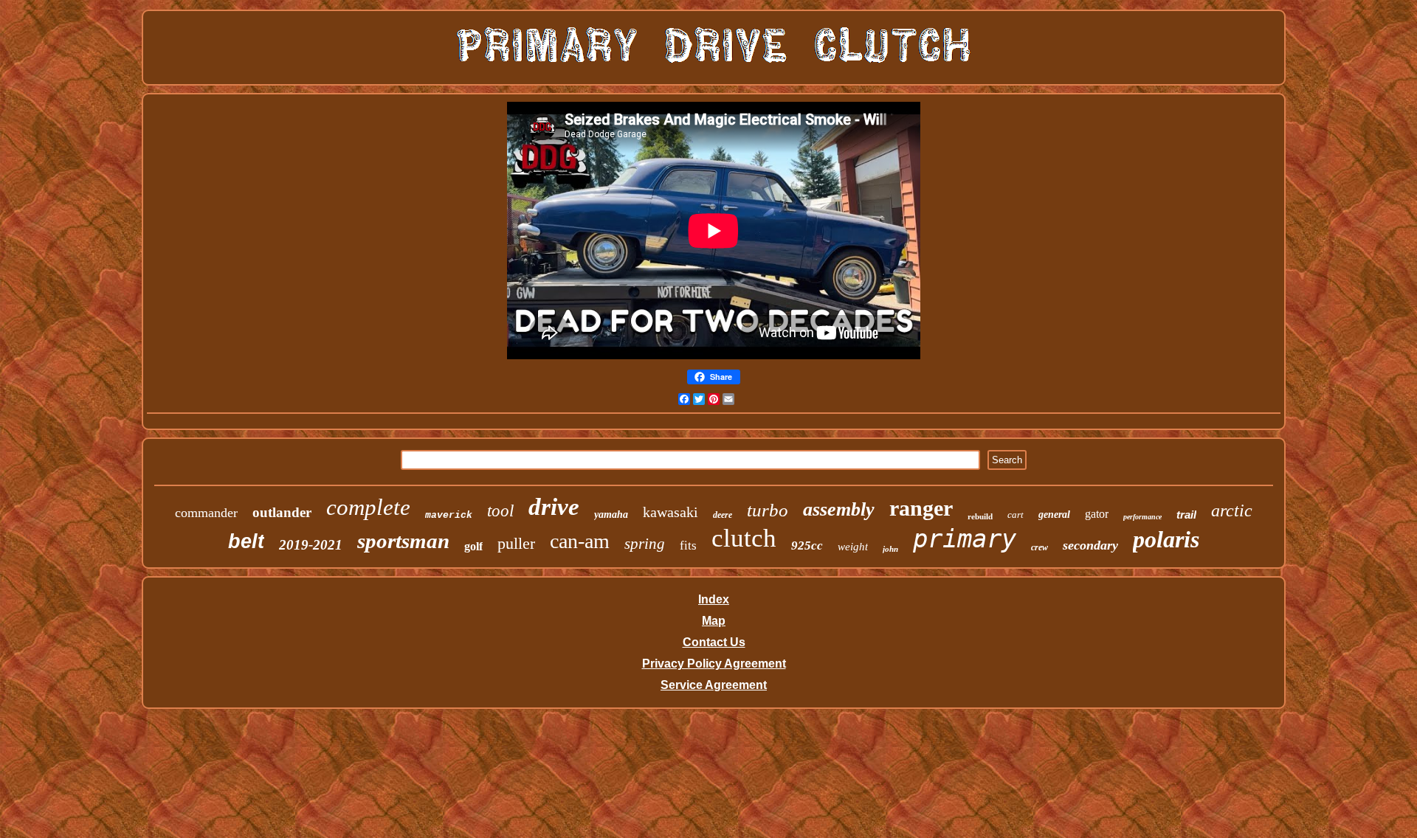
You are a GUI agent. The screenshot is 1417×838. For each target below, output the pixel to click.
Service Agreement (714, 685)
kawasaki (670, 512)
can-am (580, 541)
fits (688, 546)
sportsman (403, 541)
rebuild (980, 516)
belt (246, 541)
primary (964, 538)
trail (1186, 514)
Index (713, 599)
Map (713, 620)
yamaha (611, 514)
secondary (1090, 545)
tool (500, 511)
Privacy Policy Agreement (714, 663)
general (1054, 514)
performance (1142, 517)
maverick (448, 515)
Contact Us (714, 642)
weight (853, 547)
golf (473, 546)
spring (644, 544)
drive (553, 507)
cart (1015, 514)
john (890, 548)
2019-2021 (310, 545)
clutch (743, 538)
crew (1039, 547)
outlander (281, 512)
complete (368, 507)
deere (722, 515)
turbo (767, 510)
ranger (921, 508)
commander (206, 512)
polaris (1166, 539)
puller (516, 543)
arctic (1231, 510)
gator (1097, 514)
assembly (839, 509)
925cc (807, 546)
